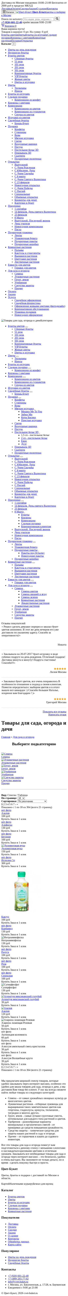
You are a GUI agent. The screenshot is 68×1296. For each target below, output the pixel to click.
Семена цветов (29, 591)
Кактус (5, 916)
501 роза (19, 70)
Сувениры (20, 132)
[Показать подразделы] (26, 326)
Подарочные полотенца (28, 158)
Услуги (12, 297)
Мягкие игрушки (24, 138)
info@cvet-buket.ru (18, 1281)
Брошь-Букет (22, 123)
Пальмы (19, 250)
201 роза (19, 67)
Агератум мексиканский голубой (20, 999)
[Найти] (57, 19)
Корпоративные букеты (28, 73)
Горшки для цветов (25, 267)
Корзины (26, 517)
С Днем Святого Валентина (30, 179)
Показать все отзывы (54, 711)
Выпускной (21, 164)
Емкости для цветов (19, 264)
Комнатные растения (20, 247)
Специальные (22, 194)
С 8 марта (20, 176)
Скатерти (20, 155)
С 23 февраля (22, 182)
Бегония (6, 836)
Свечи (18, 141)
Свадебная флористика (27, 303)
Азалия (5, 813)
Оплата (16, 8)
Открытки (27, 40)
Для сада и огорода (18, 270)
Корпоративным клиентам (36, 526)
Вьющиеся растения (26, 256)
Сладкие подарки (18, 96)
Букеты (25, 514)
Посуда (19, 147)
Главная (5, 737)
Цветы (21, 34)
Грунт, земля (22, 279)
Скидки (24, 8)
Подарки (16, 40)
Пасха (18, 229)
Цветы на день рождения (22, 49)
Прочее (19, 288)
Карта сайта (14, 1244)
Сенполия (7, 975)
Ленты (18, 235)
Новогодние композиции (29, 226)
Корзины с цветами (22, 37)
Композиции (15, 105)
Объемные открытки (26, 197)
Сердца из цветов (24, 114)
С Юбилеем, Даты (25, 170)
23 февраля (21, 214)
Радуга (5, 952)
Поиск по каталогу (12, 19)
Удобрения (21, 282)
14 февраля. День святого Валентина (35, 211)
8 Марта (19, 217)
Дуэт (24, 444)
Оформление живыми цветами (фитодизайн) (40, 306)
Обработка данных (18, 1241)
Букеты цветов (9, 34)
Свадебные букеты (18, 120)
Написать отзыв (57, 714)
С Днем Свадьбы (24, 173)
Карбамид (7, 928)
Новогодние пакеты (32, 556)
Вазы (17, 135)
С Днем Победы (24, 188)
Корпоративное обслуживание (32, 309)
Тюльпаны (20, 88)
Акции (32, 8)
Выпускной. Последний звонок (32, 220)
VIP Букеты (21, 76)
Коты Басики (28, 417)
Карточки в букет (24, 203)
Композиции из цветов (27, 108)
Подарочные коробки (27, 244)
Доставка (6, 8)
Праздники (14, 205)
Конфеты (20, 129)
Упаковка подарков (25, 312)
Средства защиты (24, 285)
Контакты (52, 8)
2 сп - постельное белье (34, 438)
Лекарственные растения (35, 603)
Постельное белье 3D (26, 149)
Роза (3, 964)
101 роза (19, 64)
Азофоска (6, 825)
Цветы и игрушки (25, 82)
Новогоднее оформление (29, 315)
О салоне (41, 8)
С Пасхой (20, 191)
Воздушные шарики (26, 144)
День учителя (22, 223)
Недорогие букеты (18, 52)
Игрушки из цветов (19, 117)
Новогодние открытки (27, 185)
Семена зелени (29, 597)
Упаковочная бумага (26, 238)
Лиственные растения (27, 261)
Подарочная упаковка (20, 232)
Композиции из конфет (28, 99)
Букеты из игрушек (36, 34)
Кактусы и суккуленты (27, 253)
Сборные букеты (24, 58)
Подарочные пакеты (26, 241)
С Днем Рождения (25, 167)
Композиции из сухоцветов (30, 111)
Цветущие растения (26, 259)
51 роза (19, 61)
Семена (19, 273)
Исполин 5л (8, 860)
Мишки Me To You (31, 411)
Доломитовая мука (11, 848)
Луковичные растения (27, 276)
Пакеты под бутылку (33, 553)
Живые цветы (22, 79)
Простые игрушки (31, 420)
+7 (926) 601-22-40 (11, 22)
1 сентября (20, 208)
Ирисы (18, 91)
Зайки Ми (26, 414)
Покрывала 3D (23, 152)
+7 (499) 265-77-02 (18, 1278)
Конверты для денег (26, 200)
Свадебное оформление (28, 300)
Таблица (23, 795)
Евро (24, 441)
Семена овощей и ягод (34, 594)
